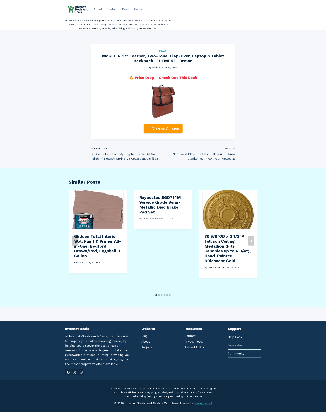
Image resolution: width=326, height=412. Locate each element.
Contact (112, 9)
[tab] (156, 295)
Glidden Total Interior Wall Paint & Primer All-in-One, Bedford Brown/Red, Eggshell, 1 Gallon (97, 246)
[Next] (251, 241)
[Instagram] (81, 372)
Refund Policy (194, 347)
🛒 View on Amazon (163, 128)
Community (236, 353)
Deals (126, 9)
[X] (75, 372)
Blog (144, 336)
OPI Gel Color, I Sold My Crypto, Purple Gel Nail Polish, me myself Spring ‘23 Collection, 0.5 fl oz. (125, 154)
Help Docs (235, 337)
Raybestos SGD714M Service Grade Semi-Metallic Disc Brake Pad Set (160, 204)
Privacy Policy (194, 341)
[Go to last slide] (75, 241)
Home (138, 9)
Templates (235, 345)
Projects (146, 347)
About (98, 9)
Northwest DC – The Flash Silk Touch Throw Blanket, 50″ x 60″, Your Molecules (204, 154)
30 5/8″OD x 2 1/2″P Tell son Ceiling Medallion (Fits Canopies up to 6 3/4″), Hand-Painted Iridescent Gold (227, 248)
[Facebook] (68, 372)
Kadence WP (203, 403)
